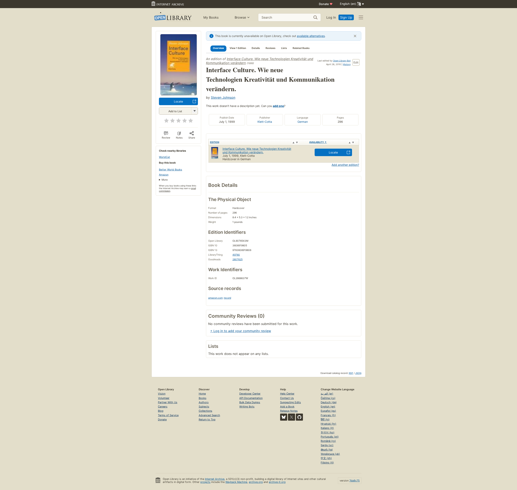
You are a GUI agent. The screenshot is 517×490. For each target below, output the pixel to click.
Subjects (204, 406)
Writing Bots (246, 406)
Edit (355, 62)
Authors (204, 402)
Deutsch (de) (329, 402)
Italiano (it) (327, 428)
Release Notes (289, 410)
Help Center (287, 393)
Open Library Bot (342, 60)
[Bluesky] (283, 417)
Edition (214, 142)
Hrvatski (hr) (328, 423)
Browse (240, 17)
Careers (162, 406)
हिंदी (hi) (325, 419)
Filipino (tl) (327, 462)
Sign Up (346, 17)
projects (205, 482)
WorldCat (164, 157)
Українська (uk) (330, 453)
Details (256, 48)
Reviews (270, 48)
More (165, 179)
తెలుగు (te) (327, 449)
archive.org (256, 482)
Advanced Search (209, 415)
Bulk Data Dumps (249, 402)
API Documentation (251, 398)
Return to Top (207, 419)
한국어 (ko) (327, 432)
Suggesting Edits (290, 402)
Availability (318, 142)
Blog (160, 410)
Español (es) (328, 410)
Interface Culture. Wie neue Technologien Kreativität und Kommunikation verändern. (257, 150)
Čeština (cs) (328, 398)
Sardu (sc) (327, 445)
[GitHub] (299, 417)
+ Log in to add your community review (240, 331)
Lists (284, 48)
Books (202, 398)
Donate (326, 4)
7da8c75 (354, 480)
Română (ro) (328, 440)
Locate (178, 101)
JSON (358, 373)
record (227, 297)
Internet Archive (214, 478)
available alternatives (311, 36)
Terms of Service (168, 415)
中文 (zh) (326, 458)
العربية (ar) (327, 393)
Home (202, 393)
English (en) (328, 406)
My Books (211, 17)
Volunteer (163, 398)
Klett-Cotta (264, 121)
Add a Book (287, 406)
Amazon (163, 174)
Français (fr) (328, 415)
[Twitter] (291, 417)
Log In (331, 17)
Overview (218, 48)
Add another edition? (345, 164)
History (347, 64)
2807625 (237, 259)
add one (278, 106)
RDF (351, 373)
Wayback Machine (236, 482)
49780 (236, 254)
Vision (161, 393)
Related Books (301, 48)
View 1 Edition (238, 48)
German (302, 121)
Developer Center (250, 393)
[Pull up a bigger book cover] (178, 94)
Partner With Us (167, 402)
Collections (205, 410)
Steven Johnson (223, 97)
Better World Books (170, 169)
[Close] (355, 36)
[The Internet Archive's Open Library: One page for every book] (172, 17)
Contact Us (287, 398)
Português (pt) (330, 436)
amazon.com (215, 297)
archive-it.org (277, 482)
